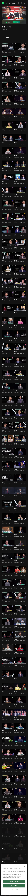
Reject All (14, 885)
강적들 (4, 27)
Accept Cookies (13, 881)
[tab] (7, 37)
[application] (14, 13)
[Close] (25, 866)
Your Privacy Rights (13, 890)
